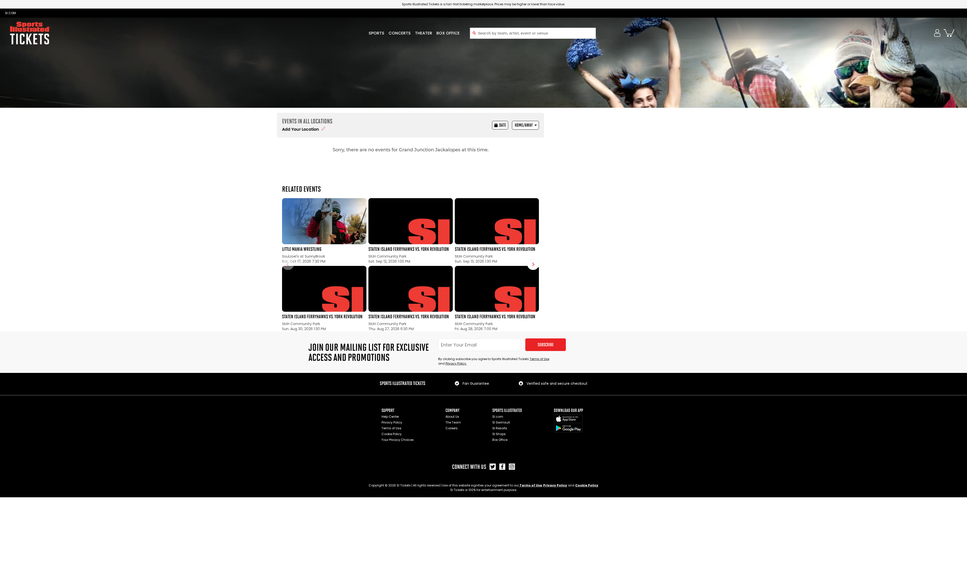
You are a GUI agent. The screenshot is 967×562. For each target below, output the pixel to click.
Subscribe (546, 344)
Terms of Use (539, 359)
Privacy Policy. (456, 363)
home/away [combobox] (524, 125)
